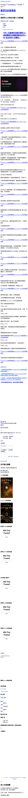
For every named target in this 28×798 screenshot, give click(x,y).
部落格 (5, 25)
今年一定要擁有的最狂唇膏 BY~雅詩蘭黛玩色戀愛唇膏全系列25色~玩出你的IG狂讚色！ (14, 35)
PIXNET (6, 777)
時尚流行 (11, 436)
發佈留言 (3, 451)
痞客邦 (9, 432)
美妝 (10, 438)
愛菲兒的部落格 (8, 10)
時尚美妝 (12, 21)
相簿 (4, 23)
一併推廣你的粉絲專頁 (4, 691)
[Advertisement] (14, 403)
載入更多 (3, 443)
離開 (8, 795)
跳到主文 (3, 14)
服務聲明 (14, 779)
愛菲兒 (2, 425)
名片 (4, 27)
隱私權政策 (24, 777)
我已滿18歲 (3, 795)
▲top (2, 440)
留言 (12, 432)
